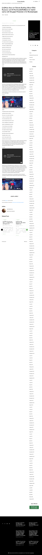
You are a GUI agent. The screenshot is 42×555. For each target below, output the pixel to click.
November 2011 (31, 425)
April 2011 (30, 440)
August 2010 (31, 458)
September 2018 (31, 252)
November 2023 (31, 131)
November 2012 (31, 398)
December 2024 (31, 102)
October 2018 (31, 250)
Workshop (30, 61)
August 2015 (31, 328)
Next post (25, 241)
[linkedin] (35, 45)
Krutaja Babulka (21, 1)
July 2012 (30, 407)
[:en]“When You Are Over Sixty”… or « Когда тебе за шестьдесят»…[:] (8, 222)
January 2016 (31, 317)
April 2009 (30, 494)
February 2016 (31, 315)
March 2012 (31, 416)
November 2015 (31, 322)
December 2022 (31, 156)
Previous (2, 230)
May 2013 (30, 384)
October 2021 (31, 183)
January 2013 (31, 393)
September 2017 (31, 277)
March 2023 (31, 149)
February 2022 (31, 174)
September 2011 (31, 429)
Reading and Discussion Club (33, 55)
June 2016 (30, 306)
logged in (6, 200)
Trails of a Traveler (32, 59)
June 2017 (30, 281)
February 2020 (31, 223)
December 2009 (31, 476)
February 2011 (31, 445)
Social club (14, 20)
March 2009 (31, 496)
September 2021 (31, 185)
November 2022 (31, 158)
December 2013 (31, 371)
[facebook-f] (33, 1)
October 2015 (31, 324)
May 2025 (30, 91)
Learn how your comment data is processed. (18, 202)
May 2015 (30, 335)
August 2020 (31, 210)
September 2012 (31, 402)
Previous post (4, 241)
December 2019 (31, 225)
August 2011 (31, 431)
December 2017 (31, 270)
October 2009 (31, 481)
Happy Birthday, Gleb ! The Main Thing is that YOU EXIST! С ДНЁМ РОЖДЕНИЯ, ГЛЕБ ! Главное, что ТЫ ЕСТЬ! (20, 533)
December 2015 (31, 319)
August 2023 (31, 138)
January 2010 (31, 474)
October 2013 (31, 375)
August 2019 (31, 230)
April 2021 (30, 196)
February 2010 (31, 472)
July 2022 (30, 165)
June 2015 (30, 333)
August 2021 (31, 187)
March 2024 (31, 122)
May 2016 (30, 308)
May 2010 (30, 465)
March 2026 (31, 73)
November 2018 (31, 248)
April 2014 (30, 362)
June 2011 (30, 436)
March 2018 (31, 263)
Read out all (17, 235)
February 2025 (31, 98)
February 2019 (31, 243)
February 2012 (31, 418)
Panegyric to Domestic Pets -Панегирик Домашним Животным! (34, 35)
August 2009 (31, 485)
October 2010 (31, 454)
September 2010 (31, 456)
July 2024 (30, 113)
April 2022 (30, 169)
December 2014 (31, 346)
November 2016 (31, 297)
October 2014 (31, 351)
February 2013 (31, 391)
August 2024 (31, 111)
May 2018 (30, 259)
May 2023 (30, 145)
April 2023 (30, 147)
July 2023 (30, 140)
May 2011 (30, 438)
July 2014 (30, 355)
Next (27, 230)
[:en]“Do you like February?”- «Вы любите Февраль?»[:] (21, 222)
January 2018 (31, 268)
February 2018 (31, 266)
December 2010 (31, 449)
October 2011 (31, 427)
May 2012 (30, 411)
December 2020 (31, 201)
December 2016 (31, 295)
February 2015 (31, 342)
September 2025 (31, 82)
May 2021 (30, 194)
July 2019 (30, 232)
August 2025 (31, 84)
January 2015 (31, 344)
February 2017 (31, 290)
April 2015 (30, 337)
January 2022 (31, 176)
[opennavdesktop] (39, 1)
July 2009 (30, 487)
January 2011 (31, 447)
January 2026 (31, 75)
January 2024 (31, 127)
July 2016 (30, 304)
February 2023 (31, 151)
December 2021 (31, 178)
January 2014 (31, 369)
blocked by (34, 507)
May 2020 (30, 216)
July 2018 (30, 257)
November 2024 (31, 104)
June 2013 (30, 382)
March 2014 (31, 364)
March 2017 (31, 288)
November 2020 (31, 203)
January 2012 (31, 420)
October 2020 (31, 205)
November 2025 (31, 80)
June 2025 (30, 89)
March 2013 (31, 389)
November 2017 (31, 272)
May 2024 (30, 118)
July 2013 (30, 380)
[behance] (37, 1)
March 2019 (31, 241)
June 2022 (30, 167)
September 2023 (31, 136)
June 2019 (30, 234)
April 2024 (30, 120)
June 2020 (30, 214)
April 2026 (30, 71)
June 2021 (30, 192)
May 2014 (30, 360)
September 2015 (31, 326)
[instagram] (34, 1)
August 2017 (31, 279)
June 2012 (30, 409)
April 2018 (30, 261)
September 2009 (31, 483)
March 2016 (31, 313)
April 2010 (30, 467)
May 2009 (30, 492)
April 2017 (30, 286)
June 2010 (30, 463)
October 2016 (31, 299)
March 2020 (31, 221)
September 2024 (31, 109)
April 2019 (30, 239)
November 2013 (31, 373)
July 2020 (30, 212)
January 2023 (31, 154)
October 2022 (31, 160)
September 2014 (31, 353)
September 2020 (31, 207)
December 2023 (31, 129)
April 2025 (30, 93)
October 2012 (31, 400)
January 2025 (31, 100)
